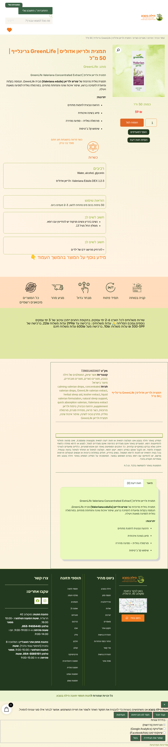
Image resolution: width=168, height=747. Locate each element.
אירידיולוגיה (106, 602)
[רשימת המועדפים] (9, 29)
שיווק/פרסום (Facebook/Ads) (146, 733)
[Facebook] (37, 601)
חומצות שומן (72, 680)
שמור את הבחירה (153, 737)
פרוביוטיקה (73, 654)
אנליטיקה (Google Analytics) (147, 729)
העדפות (120, 714)
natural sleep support (95, 398)
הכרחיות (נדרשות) (153, 725)
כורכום (75, 621)
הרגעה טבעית (85, 406)
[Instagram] (45, 601)
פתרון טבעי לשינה (90, 414)
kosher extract (92, 394)
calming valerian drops (71, 386)
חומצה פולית (72, 667)
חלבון (75, 641)
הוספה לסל (132, 122)
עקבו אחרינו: (37, 591)
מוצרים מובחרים (73, 378)
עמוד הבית (160, 38)
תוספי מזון (106, 595)
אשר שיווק (90, 374)
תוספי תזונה (72, 589)
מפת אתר (106, 661)
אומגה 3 (74, 608)
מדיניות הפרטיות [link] (159, 745)
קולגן (76, 648)
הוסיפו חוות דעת (138, 139)
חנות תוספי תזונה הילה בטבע (73, 695)
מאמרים (107, 621)
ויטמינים (74, 602)
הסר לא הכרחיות (140, 714)
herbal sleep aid (73, 394)
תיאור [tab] (150, 483)
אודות (108, 608)
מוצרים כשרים (139, 38)
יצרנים (150, 38)
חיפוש (11, 20)
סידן (76, 634)
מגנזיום (75, 615)
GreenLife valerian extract (92, 390)
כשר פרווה (92, 410)
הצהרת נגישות (104, 634)
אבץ (76, 628)
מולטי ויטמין (73, 595)
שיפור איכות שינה (69, 414)
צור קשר (107, 648)
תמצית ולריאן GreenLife (94, 418)
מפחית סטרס (77, 410)
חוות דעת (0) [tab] (134, 483)
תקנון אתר (106, 628)
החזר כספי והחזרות (102, 641)
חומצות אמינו (72, 674)
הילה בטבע (106, 589)
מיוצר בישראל (100, 382)
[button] (118, 50)
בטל (135, 737)
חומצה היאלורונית (70, 661)
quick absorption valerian (72, 402)
